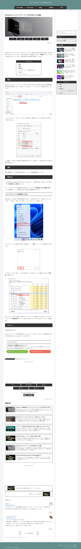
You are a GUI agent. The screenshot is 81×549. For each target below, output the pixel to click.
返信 (51, 512)
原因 (20, 66)
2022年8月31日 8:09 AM (10, 517)
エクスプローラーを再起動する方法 (27, 70)
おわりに (21, 72)
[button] (45, 39)
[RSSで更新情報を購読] (33, 395)
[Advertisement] (28, 47)
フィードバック (23, 74)
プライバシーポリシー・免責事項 (70, 545)
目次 (27, 61)
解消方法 (21, 68)
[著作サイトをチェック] (24, 395)
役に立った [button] (10, 351)
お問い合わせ (60, 545)
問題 (20, 64)
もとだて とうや (10, 516)
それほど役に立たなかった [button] (36, 351)
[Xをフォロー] (27, 395)
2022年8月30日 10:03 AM (10, 505)
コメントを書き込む (29, 533)
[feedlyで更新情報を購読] (30, 395)
